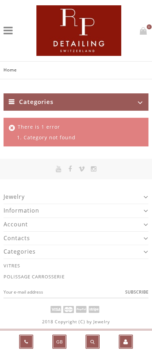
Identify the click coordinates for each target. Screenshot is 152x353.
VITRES (12, 265)
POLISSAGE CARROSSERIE (34, 276)
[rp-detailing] (78, 30)
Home (10, 70)
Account (16, 224)
